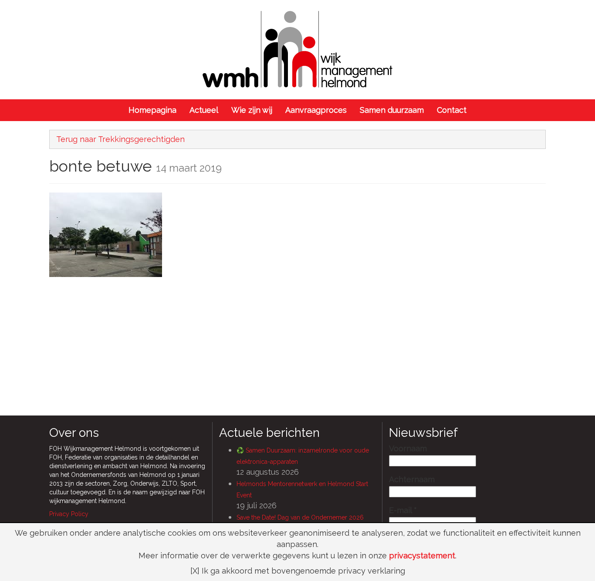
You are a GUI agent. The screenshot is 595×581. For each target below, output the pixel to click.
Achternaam (412, 479)
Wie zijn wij (251, 110)
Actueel (203, 110)
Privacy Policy (68, 513)
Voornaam (408, 448)
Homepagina (152, 110)
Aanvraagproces (316, 110)
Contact (452, 110)
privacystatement (422, 555)
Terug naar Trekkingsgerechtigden (120, 139)
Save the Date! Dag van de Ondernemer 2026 (300, 517)
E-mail (403, 510)
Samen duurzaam (392, 110)
